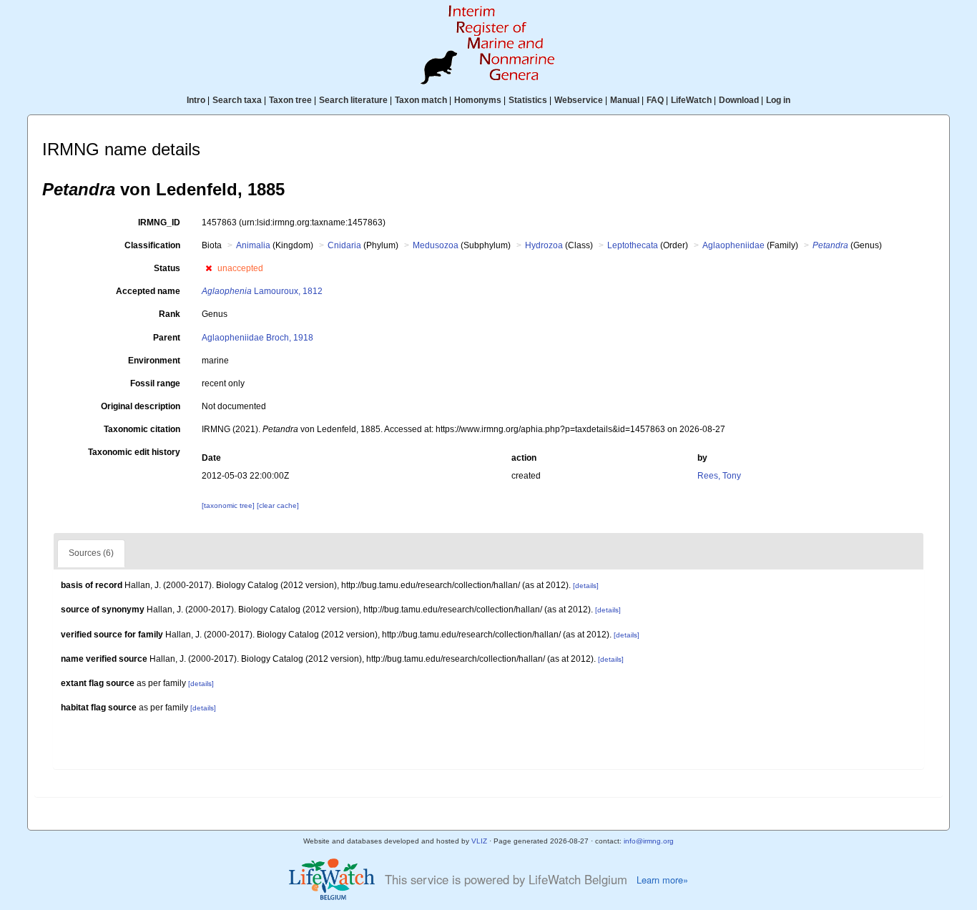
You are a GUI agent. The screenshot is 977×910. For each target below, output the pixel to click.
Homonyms (477, 100)
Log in (778, 100)
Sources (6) (91, 553)
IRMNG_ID (159, 222)
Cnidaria (344, 245)
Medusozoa (435, 245)
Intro (196, 100)
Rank (169, 314)
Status (167, 268)
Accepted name (148, 291)
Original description (140, 406)
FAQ (655, 100)
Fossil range (155, 383)
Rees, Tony (719, 476)
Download (739, 100)
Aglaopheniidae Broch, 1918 (257, 338)
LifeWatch (691, 100)
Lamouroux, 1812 (262, 291)
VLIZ (479, 841)
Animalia (253, 245)
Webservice (578, 100)
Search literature (353, 100)
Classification (152, 245)
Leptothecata (632, 245)
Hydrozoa (544, 245)
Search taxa (237, 100)
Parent (166, 338)
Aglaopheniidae (733, 245)
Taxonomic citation (142, 429)
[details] (586, 585)
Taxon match (421, 100)
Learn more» (662, 880)
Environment (154, 361)
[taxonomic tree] (229, 505)
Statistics (528, 100)
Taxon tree (290, 100)
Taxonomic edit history (134, 452)
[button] (208, 268)
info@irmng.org (649, 841)
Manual (624, 100)
